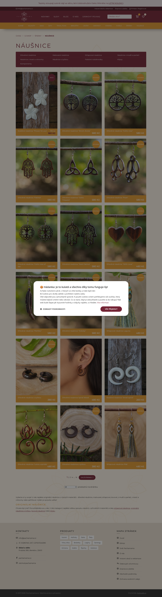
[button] (52, 309)
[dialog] (81, 298)
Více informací (103, 302)
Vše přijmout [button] (111, 309)
